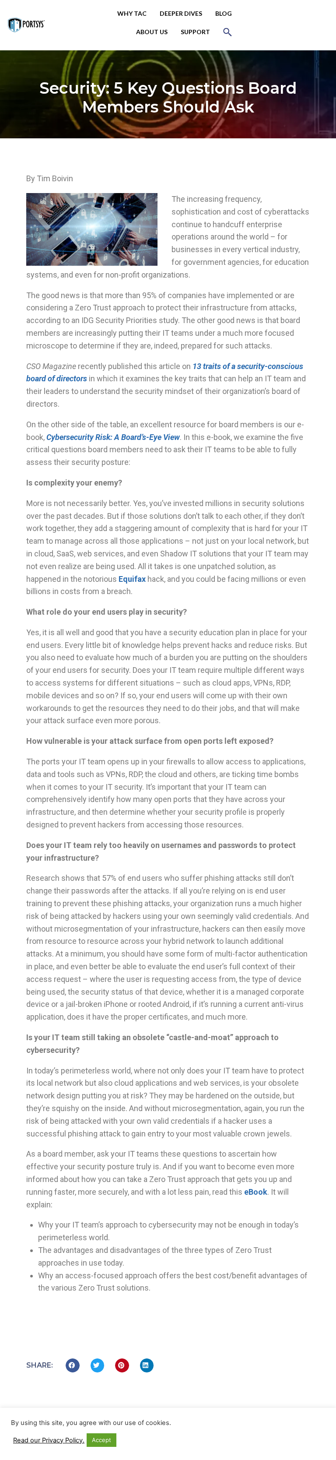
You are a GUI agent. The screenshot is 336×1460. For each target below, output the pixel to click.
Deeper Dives (181, 13)
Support (195, 31)
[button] (227, 32)
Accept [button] (101, 1439)
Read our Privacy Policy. (48, 1440)
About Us (152, 31)
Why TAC (132, 13)
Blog (223, 13)
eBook (255, 1191)
